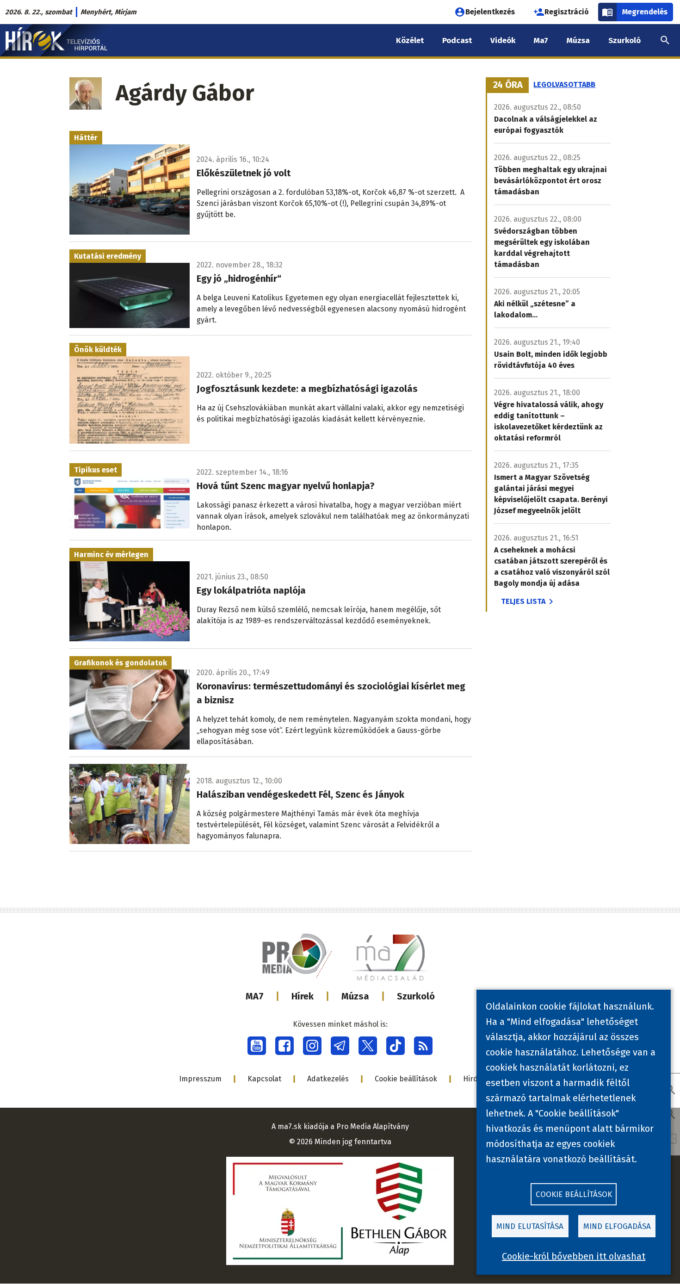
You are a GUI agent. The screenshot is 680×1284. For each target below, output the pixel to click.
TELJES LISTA (523, 601)
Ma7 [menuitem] (541, 40)
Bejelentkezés (490, 11)
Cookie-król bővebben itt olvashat (573, 1256)
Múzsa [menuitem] (578, 40)
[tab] (508, 85)
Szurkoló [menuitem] (624, 40)
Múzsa (355, 996)
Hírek (302, 996)
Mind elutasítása (529, 1226)
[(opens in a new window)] (256, 1045)
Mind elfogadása (617, 1226)
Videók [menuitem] (502, 40)
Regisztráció (566, 11)
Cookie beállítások (406, 1078)
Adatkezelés (328, 1078)
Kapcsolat (264, 1078)
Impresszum (200, 1078)
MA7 (255, 996)
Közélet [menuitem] (410, 40)
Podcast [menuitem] (457, 40)
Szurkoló (416, 996)
